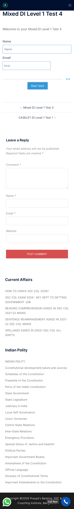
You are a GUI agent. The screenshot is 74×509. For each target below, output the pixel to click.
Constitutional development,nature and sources (36, 368)
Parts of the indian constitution (25, 387)
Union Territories (16, 418)
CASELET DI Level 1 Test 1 (36, 117)
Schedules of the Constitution (24, 374)
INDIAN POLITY (15, 361)
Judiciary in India (16, 406)
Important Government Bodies (25, 457)
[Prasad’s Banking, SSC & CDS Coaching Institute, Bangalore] (5, 5)
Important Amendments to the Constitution (33, 482)
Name (7, 41)
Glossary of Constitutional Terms (26, 476)
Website (11, 231)
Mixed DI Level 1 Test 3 (38, 107)
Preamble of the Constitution (24, 380)
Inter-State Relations (18, 431)
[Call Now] (66, 501)
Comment (13, 164)
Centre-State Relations (20, 425)
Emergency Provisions (19, 437)
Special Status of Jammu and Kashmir (30, 444)
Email (7, 58)
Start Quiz (37, 86)
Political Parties (15, 450)
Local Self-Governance (20, 412)
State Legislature (16, 399)
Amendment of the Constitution (25, 463)
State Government (17, 393)
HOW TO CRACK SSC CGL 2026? (27, 291)
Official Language (16, 469)
